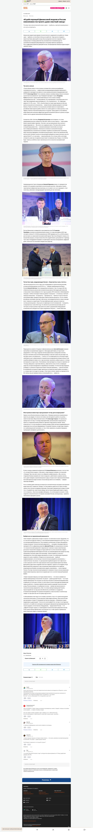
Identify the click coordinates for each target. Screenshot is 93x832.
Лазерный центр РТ (30, 705)
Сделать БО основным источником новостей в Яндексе (46, 664)
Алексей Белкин (28, 655)
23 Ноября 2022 (26, 13)
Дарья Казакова (27, 653)
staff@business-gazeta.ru (59, 792)
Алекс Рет (28, 734)
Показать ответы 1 (27, 700)
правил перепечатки (36, 825)
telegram (27, 800)
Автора (41, 677)
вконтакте (27, 798)
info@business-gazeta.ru (28, 793)
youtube (27, 802)
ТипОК (27, 687)
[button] (68, 615)
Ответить (35, 700)
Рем (27, 750)
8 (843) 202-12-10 (27, 792)
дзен (49, 800)
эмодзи (29, 698)
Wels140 (28, 722)
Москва (31, 3)
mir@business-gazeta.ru (43, 793)
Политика (45, 780)
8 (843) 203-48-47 (42, 792)
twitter (49, 798)
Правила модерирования (28, 771)
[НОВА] (57, 8)
